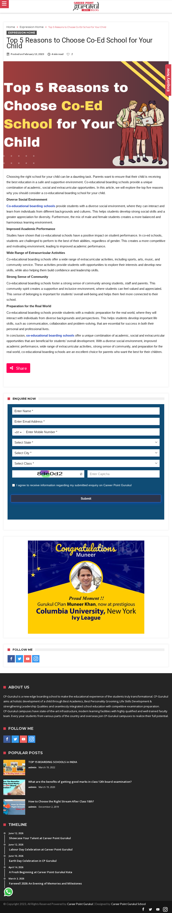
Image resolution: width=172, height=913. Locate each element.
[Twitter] (19, 659)
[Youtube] (27, 659)
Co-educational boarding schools (31, 206)
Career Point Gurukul (80, 904)
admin (32, 767)
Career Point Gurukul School (128, 904)
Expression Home (32, 27)
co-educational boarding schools (50, 335)
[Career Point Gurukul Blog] (86, 6)
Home (11, 27)
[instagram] (35, 659)
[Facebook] (11, 659)
